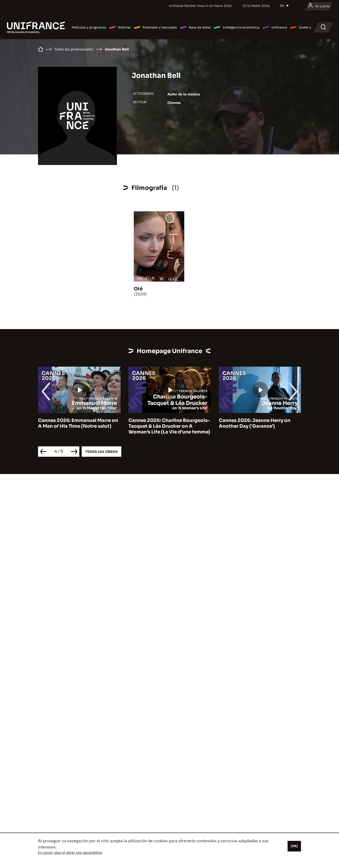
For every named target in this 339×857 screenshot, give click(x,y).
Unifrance (279, 27)
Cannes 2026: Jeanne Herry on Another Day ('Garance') (164, 423)
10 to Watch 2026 (256, 5)
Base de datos (200, 27)
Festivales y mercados (160, 27)
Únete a (305, 27)
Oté (138, 289)
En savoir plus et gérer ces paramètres (70, 852)
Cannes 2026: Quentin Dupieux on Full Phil (259, 423)
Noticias (124, 27)
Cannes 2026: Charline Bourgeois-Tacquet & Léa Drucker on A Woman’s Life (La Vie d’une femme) (79, 426)
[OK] (294, 846)
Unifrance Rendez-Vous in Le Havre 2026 (200, 5)
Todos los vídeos (101, 451)
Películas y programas (89, 27)
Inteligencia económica (241, 27)
